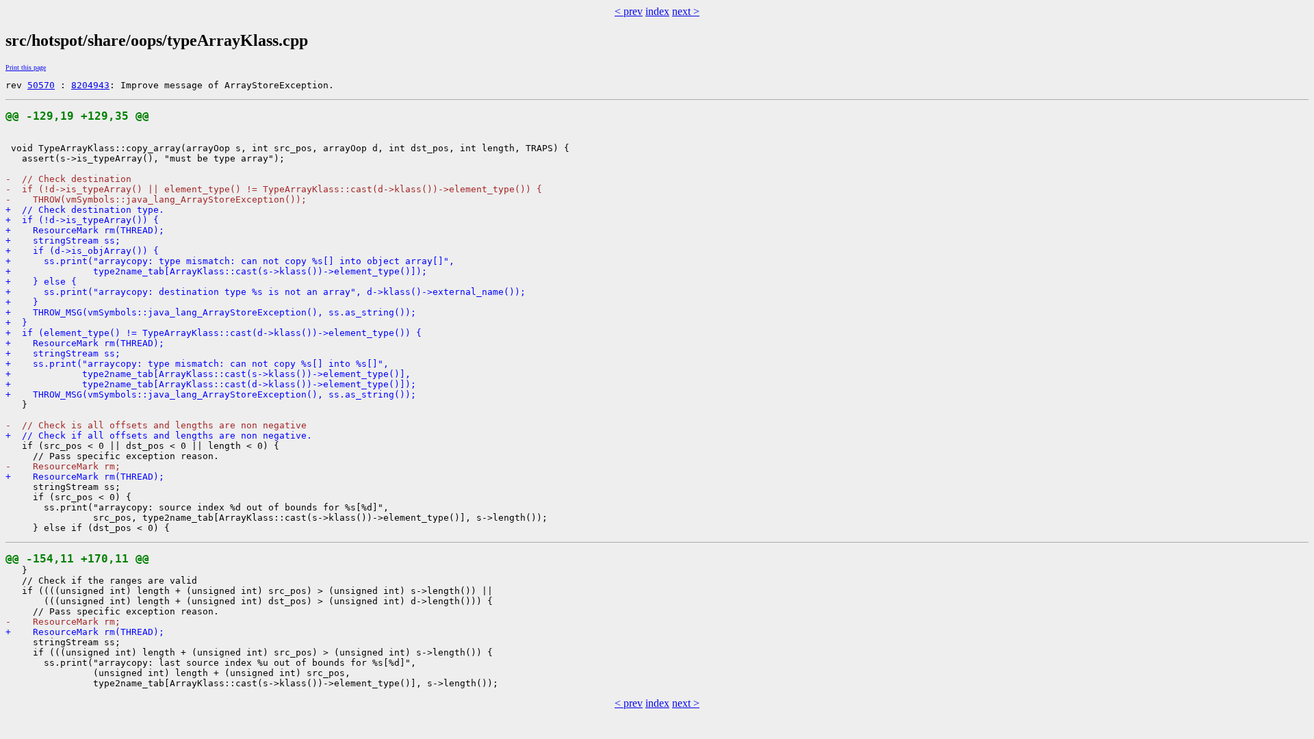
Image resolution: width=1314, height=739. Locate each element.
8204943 (90, 85)
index (657, 11)
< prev (629, 11)
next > (685, 11)
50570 (41, 85)
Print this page (25, 67)
